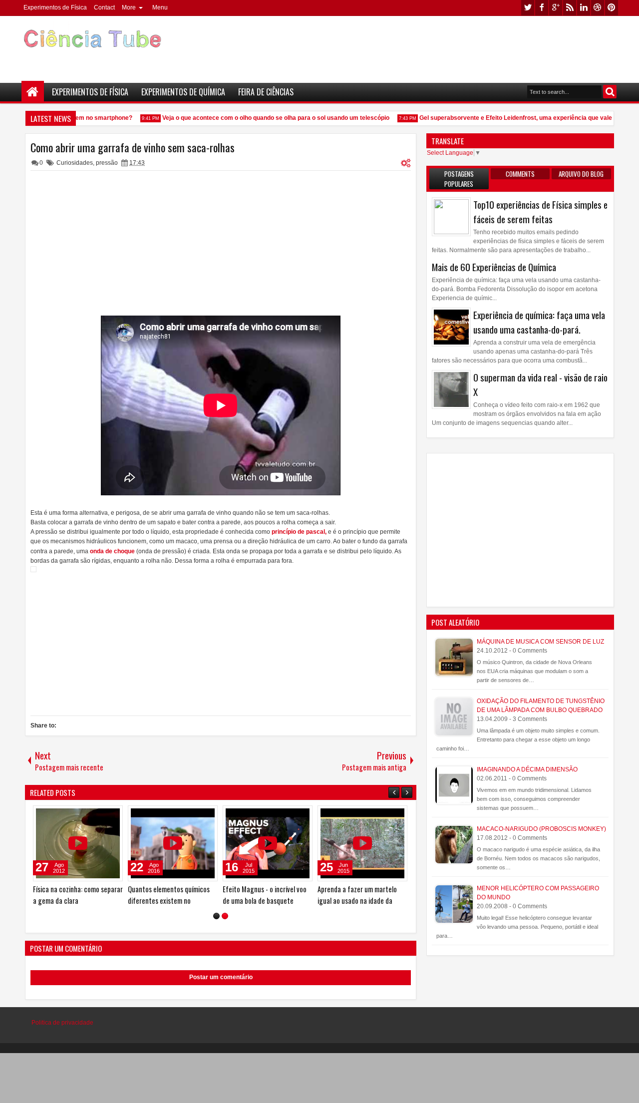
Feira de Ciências (266, 92)
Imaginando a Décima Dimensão (527, 769)
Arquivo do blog (581, 174)
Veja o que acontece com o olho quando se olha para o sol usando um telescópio (268, 117)
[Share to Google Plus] (101, 815)
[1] (216, 916)
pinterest (611, 7)
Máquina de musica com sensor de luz (540, 641)
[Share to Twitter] (90, 815)
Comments (520, 174)
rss (569, 7)
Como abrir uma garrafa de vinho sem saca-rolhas (132, 147)
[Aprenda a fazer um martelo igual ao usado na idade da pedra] (162, 843)
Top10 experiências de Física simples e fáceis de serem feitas (540, 211)
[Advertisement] (437, 45)
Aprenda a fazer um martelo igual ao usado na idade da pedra (156, 900)
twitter (527, 7)
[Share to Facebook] (79, 815)
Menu (160, 7)
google (555, 7)
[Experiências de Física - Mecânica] (257, 843)
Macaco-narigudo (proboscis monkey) (541, 828)
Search (610, 91)
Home (32, 92)
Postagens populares (459, 179)
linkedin (583, 7)
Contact (104, 7)
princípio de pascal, (298, 531)
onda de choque (112, 551)
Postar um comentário (221, 977)
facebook (541, 7)
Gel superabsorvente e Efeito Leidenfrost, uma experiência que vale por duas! (522, 117)
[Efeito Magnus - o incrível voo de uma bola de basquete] (67, 843)
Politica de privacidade (62, 1022)
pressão (107, 162)
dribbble (597, 7)
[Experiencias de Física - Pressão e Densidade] (351, 843)
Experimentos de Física (55, 7)
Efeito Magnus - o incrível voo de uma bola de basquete (64, 895)
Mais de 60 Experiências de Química (494, 267)
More (129, 7)
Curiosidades (74, 162)
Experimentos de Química (183, 92)
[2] (225, 916)
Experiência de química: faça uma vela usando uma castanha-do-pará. (539, 322)
